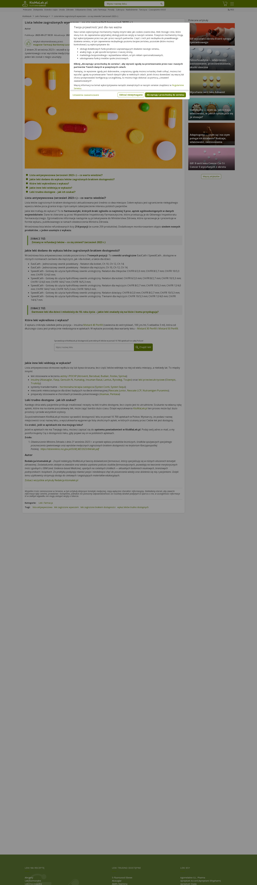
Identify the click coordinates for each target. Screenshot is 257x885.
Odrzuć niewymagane (131, 94)
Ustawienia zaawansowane (86, 94)
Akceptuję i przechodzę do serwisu (165, 94)
